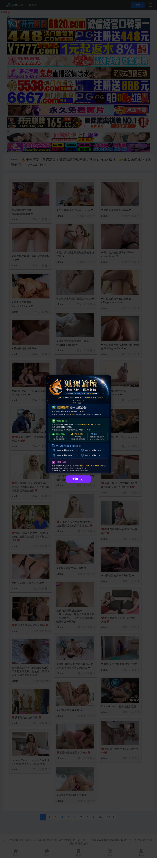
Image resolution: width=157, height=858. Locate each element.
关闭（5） (78, 479)
